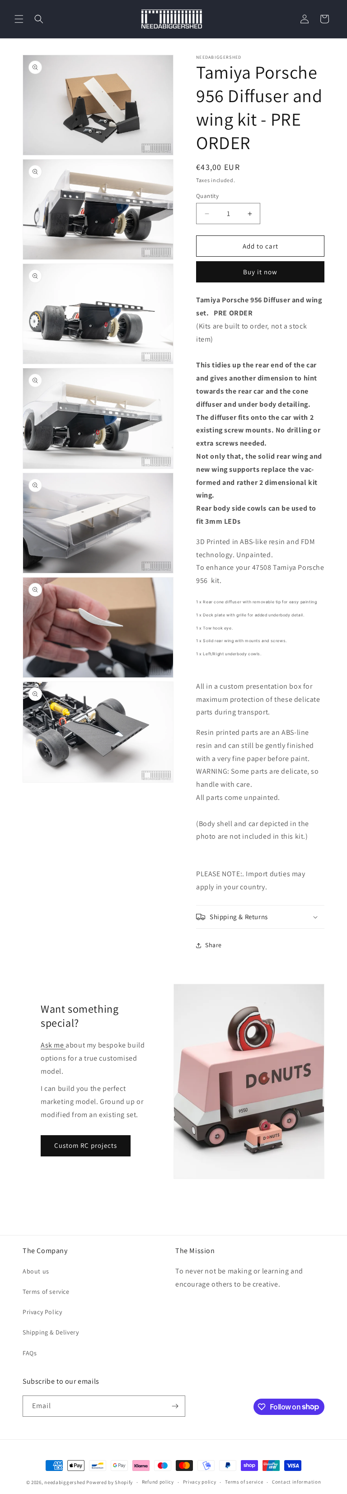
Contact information (296, 1482)
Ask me (53, 1045)
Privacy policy (199, 1482)
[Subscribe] (175, 1406)
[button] (19, 19)
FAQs (30, 1353)
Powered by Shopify (109, 1482)
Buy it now (260, 272)
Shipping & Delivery (51, 1332)
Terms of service (46, 1291)
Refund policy (158, 1482)
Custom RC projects (85, 1145)
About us (36, 1271)
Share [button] (213, 945)
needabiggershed (64, 1482)
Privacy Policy (42, 1312)
